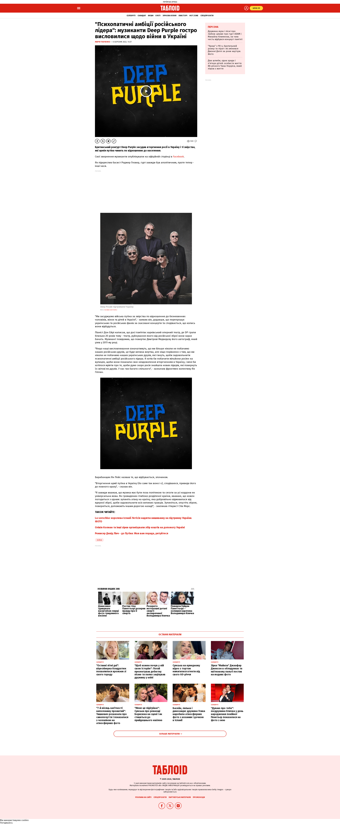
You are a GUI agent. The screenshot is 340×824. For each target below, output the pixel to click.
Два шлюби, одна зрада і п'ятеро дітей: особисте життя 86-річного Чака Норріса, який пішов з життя (225, 64)
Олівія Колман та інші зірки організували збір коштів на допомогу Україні (140, 527)
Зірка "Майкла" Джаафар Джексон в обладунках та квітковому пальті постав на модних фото (226, 670)
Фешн (150, 15)
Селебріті (131, 15)
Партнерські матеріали (180, 797)
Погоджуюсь (6, 822)
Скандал (142, 15)
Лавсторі (182, 15)
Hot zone (193, 15)
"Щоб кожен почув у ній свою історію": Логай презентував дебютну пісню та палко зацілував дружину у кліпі (150, 671)
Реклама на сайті (143, 797)
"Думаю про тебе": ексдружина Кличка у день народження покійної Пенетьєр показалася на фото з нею (227, 714)
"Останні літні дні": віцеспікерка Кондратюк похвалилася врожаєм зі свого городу (111, 670)
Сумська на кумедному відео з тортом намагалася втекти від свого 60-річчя (186, 670)
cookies (25, 820)
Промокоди (199, 797)
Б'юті (158, 15)
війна (99, 540)
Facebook (178, 156)
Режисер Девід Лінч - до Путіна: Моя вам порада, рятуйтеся (131, 533)
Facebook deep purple (110, 310)
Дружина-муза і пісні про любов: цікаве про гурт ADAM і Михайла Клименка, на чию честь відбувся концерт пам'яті (225, 35)
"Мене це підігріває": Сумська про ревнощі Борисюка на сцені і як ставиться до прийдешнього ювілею (148, 714)
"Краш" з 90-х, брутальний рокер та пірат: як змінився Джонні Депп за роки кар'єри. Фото (224, 50)
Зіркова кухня (169, 15)
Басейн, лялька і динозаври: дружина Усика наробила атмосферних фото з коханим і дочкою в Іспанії (189, 714)
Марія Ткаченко (103, 42)
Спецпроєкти (206, 15)
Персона (213, 26)
